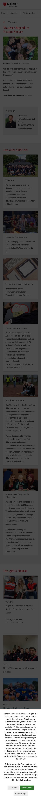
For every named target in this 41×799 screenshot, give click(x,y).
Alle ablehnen (14, 788)
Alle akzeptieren (27, 788)
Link (24, 759)
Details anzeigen (21, 793)
